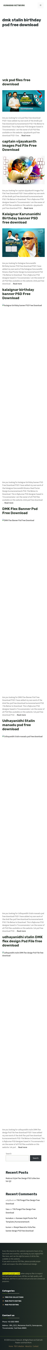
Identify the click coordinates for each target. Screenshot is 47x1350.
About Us (28, 1346)
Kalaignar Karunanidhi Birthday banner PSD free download (21, 218)
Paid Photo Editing (13, 1301)
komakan (9, 1218)
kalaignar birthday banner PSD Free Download (18, 294)
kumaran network (14, 5)
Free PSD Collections (14, 1297)
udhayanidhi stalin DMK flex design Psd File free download (22, 941)
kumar (8, 1227)
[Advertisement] (23, 53)
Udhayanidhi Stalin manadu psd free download (18, 725)
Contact (35, 1346)
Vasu (8, 1209)
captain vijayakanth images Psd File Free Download (19, 145)
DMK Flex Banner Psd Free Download (20, 511)
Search (8, 1153)
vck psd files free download (16, 82)
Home (11, 1346)
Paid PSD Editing (12, 1305)
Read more (25, 135)
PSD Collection (19, 1346)
